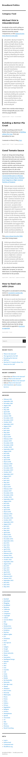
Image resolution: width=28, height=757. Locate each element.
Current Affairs (8, 620)
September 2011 (8, 401)
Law (5, 672)
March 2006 (7, 511)
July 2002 (6, 582)
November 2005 (8, 518)
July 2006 (6, 503)
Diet (10, 277)
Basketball (7, 601)
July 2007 (6, 478)
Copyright (7, 615)
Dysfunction (7, 626)
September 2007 (8, 474)
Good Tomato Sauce (13, 150)
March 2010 (7, 414)
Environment (8, 628)
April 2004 (7, 549)
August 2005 (7, 524)
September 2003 (8, 561)
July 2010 (6, 407)
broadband (7, 605)
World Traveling (9, 728)
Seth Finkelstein (9, 385)
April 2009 (7, 434)
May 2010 (6, 409)
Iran (5, 667)
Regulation (7, 707)
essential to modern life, (15, 293)
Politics (6, 703)
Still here (6, 360)
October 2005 (8, 520)
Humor (6, 655)
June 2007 (7, 480)
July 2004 (6, 543)
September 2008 (8, 449)
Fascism (6, 632)
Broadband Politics (11, 5)
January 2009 (8, 441)
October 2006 (8, 497)
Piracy (5, 697)
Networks (7, 682)
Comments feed (8, 744)
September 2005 (8, 522)
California (7, 609)
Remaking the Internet (10, 358)
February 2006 (8, 514)
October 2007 (8, 472)
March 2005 (7, 534)
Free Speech (7, 642)
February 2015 (8, 399)
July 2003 (6, 566)
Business (6, 607)
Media (5, 676)
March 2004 (7, 551)
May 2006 (7, 507)
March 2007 (7, 486)
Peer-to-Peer (7, 690)
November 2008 (8, 445)
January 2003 (7, 578)
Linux (5, 674)
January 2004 (8, 555)
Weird (5, 724)
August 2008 (7, 451)
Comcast (6, 611)
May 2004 (7, 547)
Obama (6, 686)
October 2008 (8, 447)
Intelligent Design (9, 659)
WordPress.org (8, 746)
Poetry (6, 699)
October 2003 (8, 559)
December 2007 (8, 468)
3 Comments (18, 116)
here (20, 140)
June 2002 (7, 584)
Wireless (6, 726)
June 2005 (7, 528)
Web (5, 722)
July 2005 (6, 526)
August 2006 (7, 501)
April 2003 (7, 572)
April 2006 (7, 509)
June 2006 (7, 505)
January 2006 (8, 516)
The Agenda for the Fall (11, 356)
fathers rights (8, 634)
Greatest (6, 651)
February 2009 (8, 439)
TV (4, 719)
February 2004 (8, 553)
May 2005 (6, 530)
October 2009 (8, 422)
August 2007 (7, 476)
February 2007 (8, 489)
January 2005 (8, 536)
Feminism (7, 638)
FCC (5, 636)
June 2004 (7, 545)
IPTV (5, 663)
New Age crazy (8, 684)
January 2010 (7, 416)
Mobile (6, 678)
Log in (5, 740)
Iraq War (6, 670)
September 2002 (8, 580)
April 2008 (7, 459)
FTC (5, 645)
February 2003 (8, 576)
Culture (6, 617)
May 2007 (6, 482)
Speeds (6, 715)
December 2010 (8, 403)
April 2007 (7, 484)
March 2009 (7, 436)
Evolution (6, 630)
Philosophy (7, 694)
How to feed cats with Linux (11, 285)
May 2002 (6, 586)
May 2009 (7, 432)
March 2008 (7, 461)
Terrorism (7, 717)
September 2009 (8, 424)
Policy (5, 701)
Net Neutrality (8, 680)
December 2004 (8, 539)
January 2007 (8, 491)
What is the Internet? (10, 354)
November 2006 (8, 495)
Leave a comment (18, 144)
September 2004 (8, 541)
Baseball (6, 599)
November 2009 (8, 420)
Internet (6, 661)
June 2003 (6, 568)
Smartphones (8, 713)
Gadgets (6, 647)
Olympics (6, 688)
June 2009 (7, 430)
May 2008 (7, 457)
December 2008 (8, 443)
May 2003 (6, 570)
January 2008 (8, 466)
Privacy (6, 705)
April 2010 (7, 411)
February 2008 (8, 464)
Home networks (8, 653)
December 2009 (8, 418)
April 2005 (7, 532)
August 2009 (7, 426)
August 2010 (7, 405)
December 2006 (8, 493)
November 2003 (8, 557)
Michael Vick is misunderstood (10, 21)
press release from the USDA (14, 236)
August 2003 (7, 564)
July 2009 (6, 428)
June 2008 (7, 455)
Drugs (5, 624)
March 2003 (7, 574)
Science (6, 711)
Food (12, 116)
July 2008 (6, 453)
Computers (7, 613)
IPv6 (5, 665)
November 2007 (8, 470)
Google (6, 649)
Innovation (7, 657)
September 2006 (8, 499)
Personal (6, 692)
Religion (6, 709)
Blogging (6, 603)
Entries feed (7, 742)
